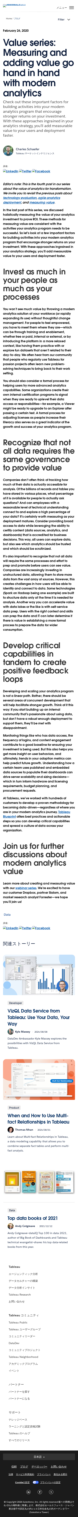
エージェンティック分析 (23, 1274)
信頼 (14, 1466)
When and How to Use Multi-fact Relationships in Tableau (38, 1119)
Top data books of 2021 (33, 1218)
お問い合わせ (17, 1301)
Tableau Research (20, 1294)
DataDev (14, 1343)
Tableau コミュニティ (24, 1315)
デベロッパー (39, 1466)
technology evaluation (20, 198)
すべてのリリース (19, 1440)
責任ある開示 (60, 1474)
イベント (14, 1370)
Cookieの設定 (22, 1482)
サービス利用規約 (25, 1474)
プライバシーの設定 (50, 1482)
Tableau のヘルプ (19, 1433)
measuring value (41, 202)
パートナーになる (19, 1398)
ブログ (17, 18)
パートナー (16, 1384)
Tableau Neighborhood (23, 1357)
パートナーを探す (19, 1391)
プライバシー (44, 1474)
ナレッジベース (18, 1419)
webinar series (25, 888)
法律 (11, 1474)
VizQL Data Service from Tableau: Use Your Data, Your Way (39, 1017)
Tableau (14, 1267)
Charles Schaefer (27, 149)
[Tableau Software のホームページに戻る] (16, 4)
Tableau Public (18, 1322)
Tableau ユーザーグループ (25, 1329)
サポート (15, 1412)
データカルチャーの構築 (23, 1281)
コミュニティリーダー (22, 1336)
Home (9, 18)
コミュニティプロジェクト (25, 1350)
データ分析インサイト (22, 1287)
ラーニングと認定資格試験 (25, 1426)
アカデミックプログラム (23, 1363)
